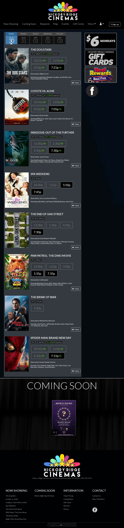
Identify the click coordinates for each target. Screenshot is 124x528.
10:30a (38, 185)
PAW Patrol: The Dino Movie (16, 512)
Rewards (44, 23)
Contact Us (96, 496)
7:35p (51, 273)
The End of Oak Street (14, 509)
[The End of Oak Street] (17, 230)
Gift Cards (78, 23)
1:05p (57, 102)
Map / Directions (98, 499)
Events (65, 23)
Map (55, 23)
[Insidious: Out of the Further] (17, 148)
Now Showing (11, 23)
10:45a (38, 102)
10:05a (38, 349)
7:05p (55, 109)
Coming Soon (29, 23)
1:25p (57, 60)
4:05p (38, 109)
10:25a (38, 60)
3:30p (66, 266)
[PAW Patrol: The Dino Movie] (17, 271)
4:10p (38, 356)
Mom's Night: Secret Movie (44, 496)
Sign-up (115, 24)
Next (79, 38)
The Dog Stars (11, 496)
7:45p (37, 192)
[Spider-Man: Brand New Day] (17, 353)
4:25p (38, 67)
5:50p (66, 185)
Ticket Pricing (68, 496)
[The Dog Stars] (17, 65)
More (91, 23)
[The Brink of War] (17, 313)
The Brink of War (12, 516)
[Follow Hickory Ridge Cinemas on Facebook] (94, 509)
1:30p (57, 143)
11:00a (38, 143)
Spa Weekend (11, 506)
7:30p (55, 150)
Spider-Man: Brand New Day (16, 519)
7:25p (55, 67)
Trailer (76, 83)
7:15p (55, 356)
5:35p (37, 273)
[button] (102, 24)
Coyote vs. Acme (12, 499)
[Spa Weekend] (17, 190)
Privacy (66, 509)
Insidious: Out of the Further (16, 502)
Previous (6, 38)
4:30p (38, 150)
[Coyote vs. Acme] (17, 107)
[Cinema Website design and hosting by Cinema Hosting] (62, 524)
